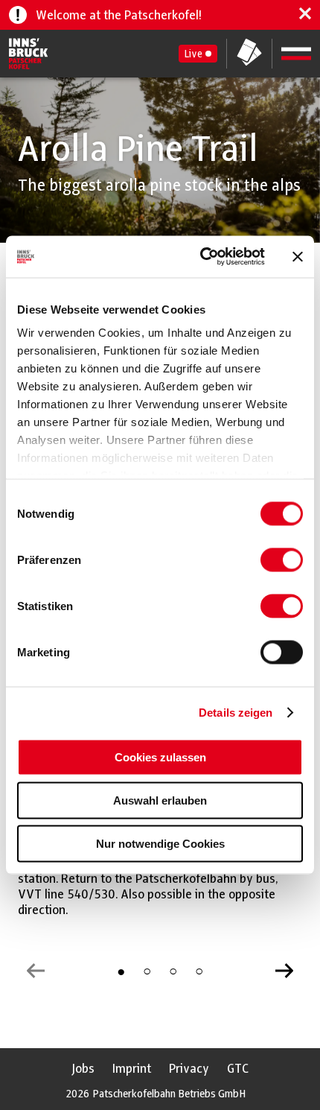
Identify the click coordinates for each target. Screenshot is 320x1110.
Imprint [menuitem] (131, 1068)
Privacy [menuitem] (189, 1068)
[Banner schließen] (297, 256)
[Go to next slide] (284, 971)
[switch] (281, 559)
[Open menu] (296, 54)
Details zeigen (235, 712)
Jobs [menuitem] (83, 1068)
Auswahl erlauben (160, 799)
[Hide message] (305, 14)
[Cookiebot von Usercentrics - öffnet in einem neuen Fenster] (201, 257)
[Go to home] (28, 53)
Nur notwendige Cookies (160, 843)
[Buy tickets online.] (249, 54)
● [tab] (121, 971)
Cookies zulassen (160, 756)
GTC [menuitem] (238, 1068)
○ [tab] (147, 971)
